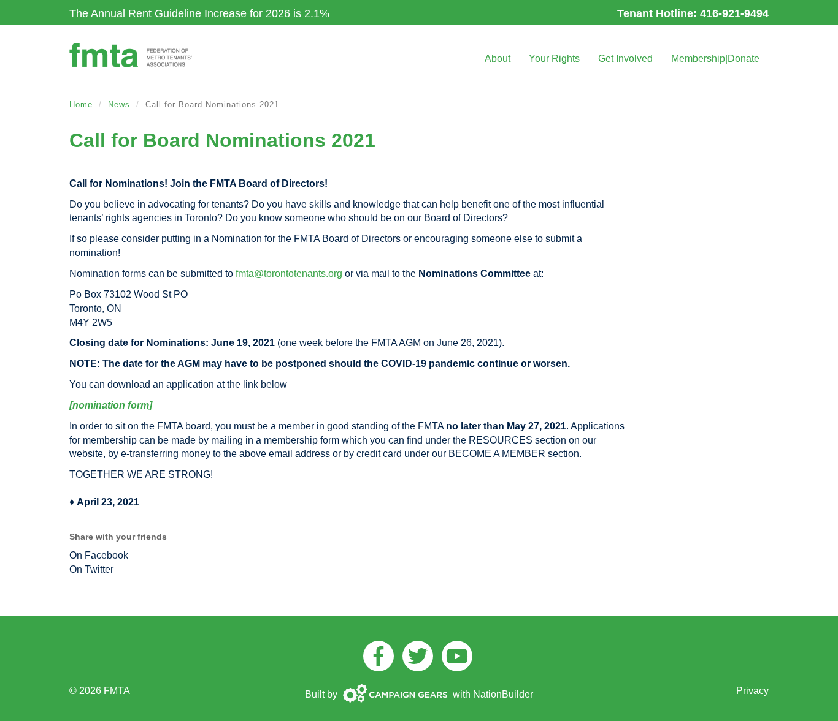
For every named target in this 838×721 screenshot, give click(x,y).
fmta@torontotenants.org (289, 273)
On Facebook (98, 555)
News (119, 104)
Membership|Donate (715, 58)
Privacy (752, 690)
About (497, 58)
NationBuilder (503, 694)
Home (81, 104)
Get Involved (625, 58)
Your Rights (554, 58)
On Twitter (91, 569)
